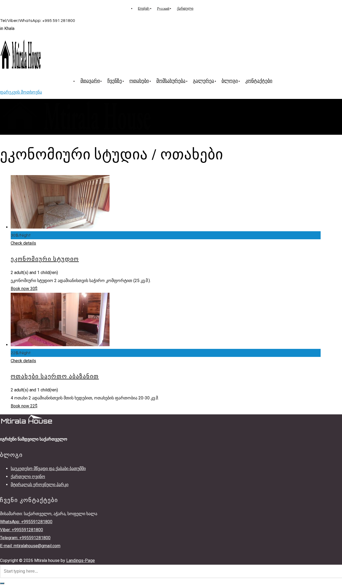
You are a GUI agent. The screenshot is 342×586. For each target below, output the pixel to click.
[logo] (20, 69)
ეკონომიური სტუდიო (45, 259)
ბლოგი (229, 80)
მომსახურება (170, 80)
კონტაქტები (258, 80)
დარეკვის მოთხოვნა (21, 92)
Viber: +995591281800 (21, 529)
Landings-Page (80, 560)
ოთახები (139, 80)
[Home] (76, 130)
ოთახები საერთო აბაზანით (55, 376)
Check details (23, 243)
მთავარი (90, 80)
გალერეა (203, 80)
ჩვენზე (114, 80)
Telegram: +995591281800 (25, 537)
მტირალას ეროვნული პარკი (39, 484)
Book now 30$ (24, 288)
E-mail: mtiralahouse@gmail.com (30, 545)
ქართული (185, 8)
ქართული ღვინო (28, 476)
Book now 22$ (24, 405)
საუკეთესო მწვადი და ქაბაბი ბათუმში (48, 468)
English (143, 8)
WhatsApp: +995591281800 (26, 521)
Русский (163, 8)
